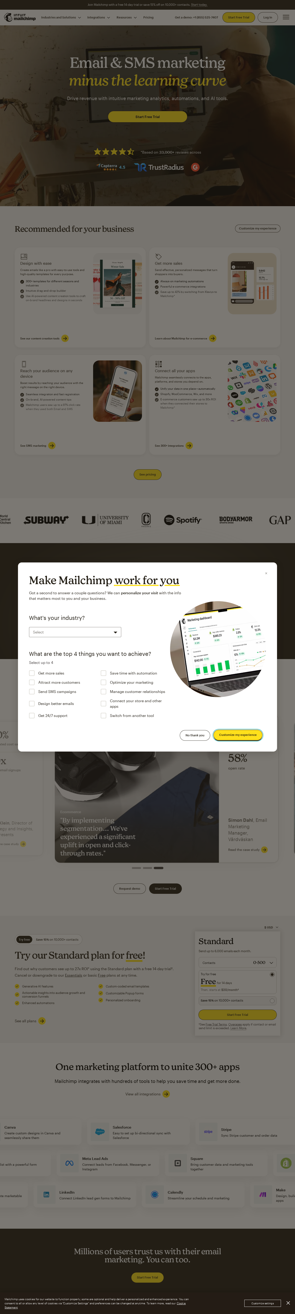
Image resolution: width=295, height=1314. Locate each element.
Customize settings (262, 1303)
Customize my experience (238, 735)
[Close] (266, 573)
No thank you (195, 735)
